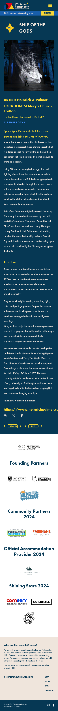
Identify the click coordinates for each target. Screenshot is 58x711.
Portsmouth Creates (20, 704)
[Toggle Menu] (50, 6)
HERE (13, 668)
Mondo (12, 706)
